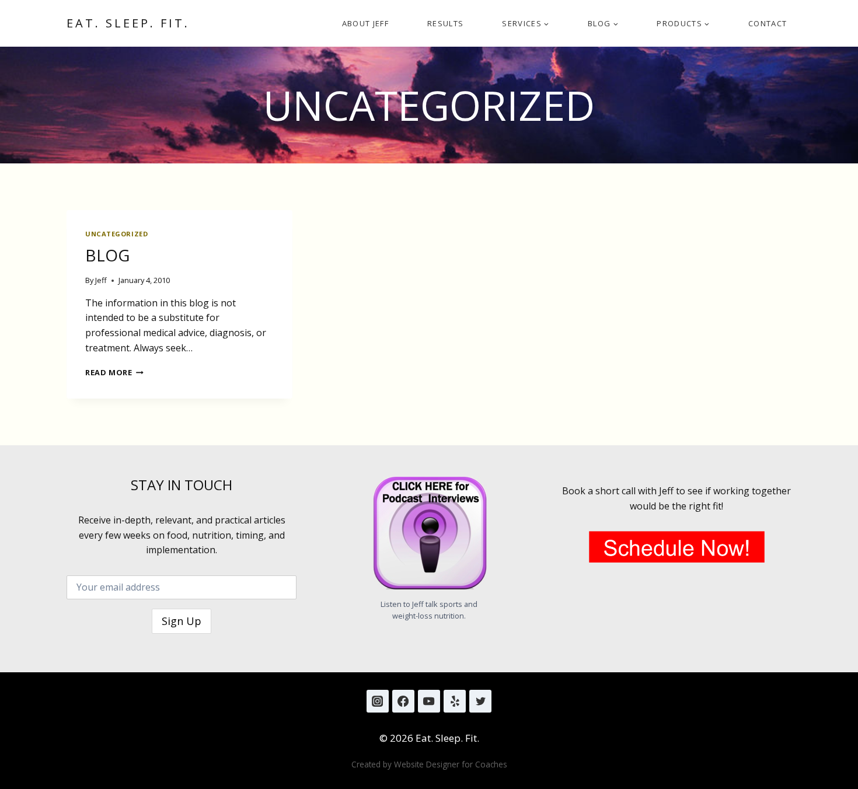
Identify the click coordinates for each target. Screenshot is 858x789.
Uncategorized (116, 233)
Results (445, 23)
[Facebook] (403, 701)
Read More (114, 372)
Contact (767, 23)
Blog (107, 255)
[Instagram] (378, 701)
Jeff (101, 280)
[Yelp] (455, 701)
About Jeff (365, 23)
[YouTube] (429, 701)
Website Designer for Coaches (450, 764)
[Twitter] (480, 701)
